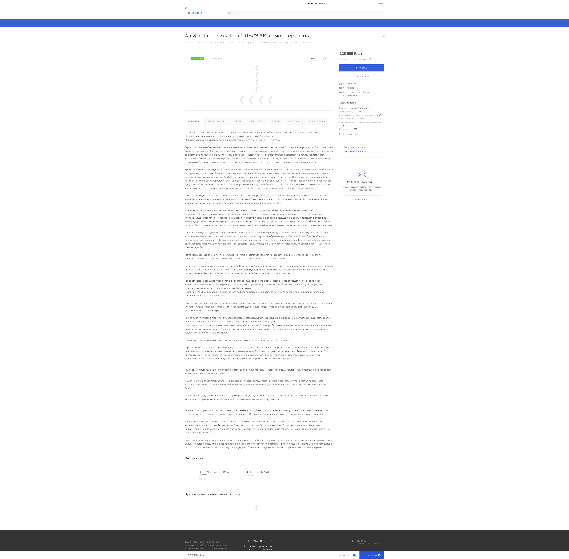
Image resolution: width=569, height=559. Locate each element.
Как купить (257, 121)
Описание (193, 121)
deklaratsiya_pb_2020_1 (258, 472)
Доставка (293, 121)
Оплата (276, 121)
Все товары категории (355, 147)
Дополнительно (317, 121)
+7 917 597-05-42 (316, 3)
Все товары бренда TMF (356, 151)
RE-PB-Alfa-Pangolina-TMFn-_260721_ (214, 474)
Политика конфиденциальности (368, 542)
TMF (313, 58)
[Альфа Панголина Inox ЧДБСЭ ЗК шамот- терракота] (259, 68)
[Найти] (380, 13)
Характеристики (217, 121)
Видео (238, 121)
